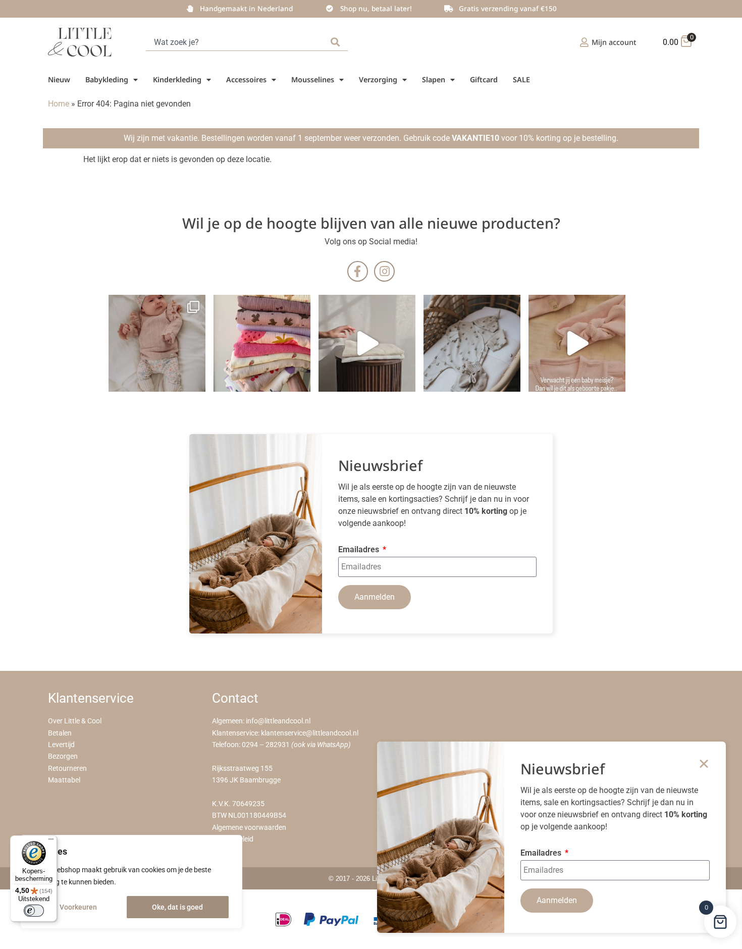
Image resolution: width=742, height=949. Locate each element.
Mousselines (312, 79)
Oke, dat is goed (177, 907)
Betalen (60, 733)
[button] (704, 763)
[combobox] (236, 42)
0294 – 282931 (266, 745)
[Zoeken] (337, 42)
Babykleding (106, 79)
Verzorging (378, 79)
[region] (131, 882)
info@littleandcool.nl (278, 721)
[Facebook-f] (357, 271)
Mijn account (614, 42)
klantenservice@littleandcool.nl (309, 733)
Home (58, 104)
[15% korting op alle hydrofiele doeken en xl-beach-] (367, 343)
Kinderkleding (177, 79)
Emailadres (359, 550)
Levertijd (61, 745)
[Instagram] (384, 271)
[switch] (34, 911)
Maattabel (64, 780)
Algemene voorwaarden (249, 827)
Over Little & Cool (74, 721)
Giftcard (484, 79)
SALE (521, 79)
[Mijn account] (584, 42)
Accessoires (246, 79)
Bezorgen (63, 756)
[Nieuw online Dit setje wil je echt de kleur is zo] (576, 343)
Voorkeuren (78, 907)
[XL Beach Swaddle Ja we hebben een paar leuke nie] (262, 343)
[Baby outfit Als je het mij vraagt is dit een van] (157, 343)
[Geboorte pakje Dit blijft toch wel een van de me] (471, 343)
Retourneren (67, 768)
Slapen (433, 79)
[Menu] (51, 841)
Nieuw (59, 79)
